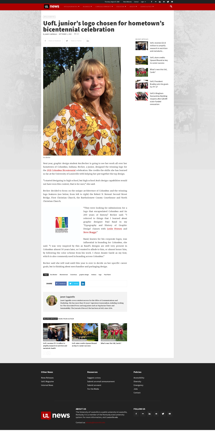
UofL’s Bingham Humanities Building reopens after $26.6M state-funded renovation (158, 98)
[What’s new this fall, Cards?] (114, 332)
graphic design (84, 274)
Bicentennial (64, 274)
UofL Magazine (47, 381)
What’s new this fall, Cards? (111, 343)
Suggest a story (94, 377)
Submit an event (94, 385)
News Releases (127, 2)
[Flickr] (156, 1)
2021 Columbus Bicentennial (61, 170)
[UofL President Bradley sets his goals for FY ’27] (141, 84)
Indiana (93, 274)
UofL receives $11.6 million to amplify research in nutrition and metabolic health (55, 345)
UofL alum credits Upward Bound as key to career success (159, 60)
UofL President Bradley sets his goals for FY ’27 (159, 84)
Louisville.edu (112, 417)
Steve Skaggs (89, 232)
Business (86, 6)
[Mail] (164, 1)
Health (132, 6)
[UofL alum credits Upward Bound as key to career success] (85, 332)
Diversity (137, 381)
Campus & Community (103, 6)
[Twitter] (168, 1)
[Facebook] (151, 1)
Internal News (47, 385)
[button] (171, 6)
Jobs (136, 389)
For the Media (93, 389)
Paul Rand (107, 274)
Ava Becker (53, 274)
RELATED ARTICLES (50, 319)
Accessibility (139, 377)
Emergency (138, 385)
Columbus (73, 274)
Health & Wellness (49, 340)
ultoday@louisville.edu (95, 422)
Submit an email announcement (101, 381)
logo (100, 274)
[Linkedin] (160, 1)
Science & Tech (146, 6)
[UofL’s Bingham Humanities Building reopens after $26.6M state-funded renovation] (141, 96)
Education (120, 6)
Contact (136, 2)
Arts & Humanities (70, 6)
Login (142, 2)
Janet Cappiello (51, 34)
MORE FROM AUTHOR (66, 319)
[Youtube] (172, 1)
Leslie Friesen (114, 228)
